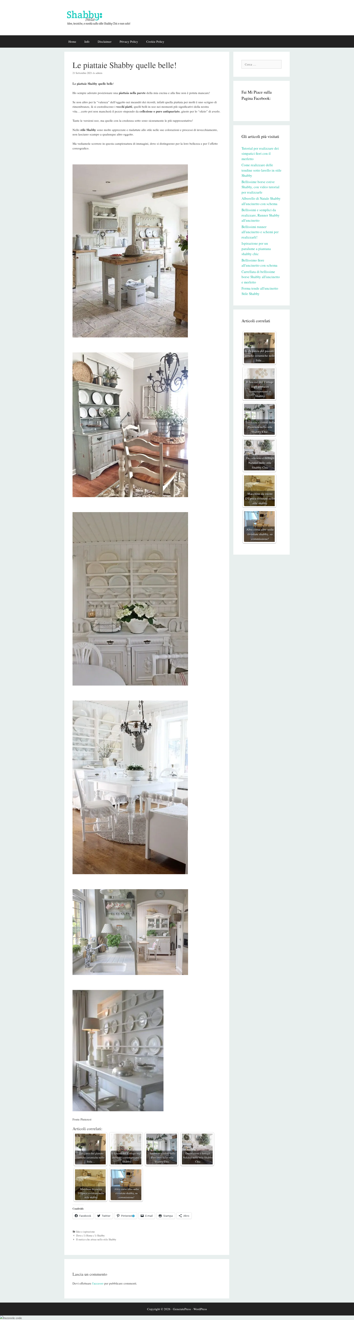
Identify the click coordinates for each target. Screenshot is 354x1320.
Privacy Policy (129, 41)
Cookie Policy (155, 41)
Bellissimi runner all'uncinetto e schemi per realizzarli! (260, 232)
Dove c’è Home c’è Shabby (90, 1235)
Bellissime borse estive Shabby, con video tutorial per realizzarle (260, 187)
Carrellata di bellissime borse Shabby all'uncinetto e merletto (261, 276)
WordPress (200, 1309)
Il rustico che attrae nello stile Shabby (96, 1239)
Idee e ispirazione (85, 1231)
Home (72, 41)
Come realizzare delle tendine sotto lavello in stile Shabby (261, 170)
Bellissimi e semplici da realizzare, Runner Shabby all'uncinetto (261, 215)
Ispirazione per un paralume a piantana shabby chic (256, 248)
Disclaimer (104, 41)
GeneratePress (182, 1309)
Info (87, 41)
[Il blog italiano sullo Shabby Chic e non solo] (101, 17)
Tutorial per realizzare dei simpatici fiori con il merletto (260, 153)
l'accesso (97, 1283)
